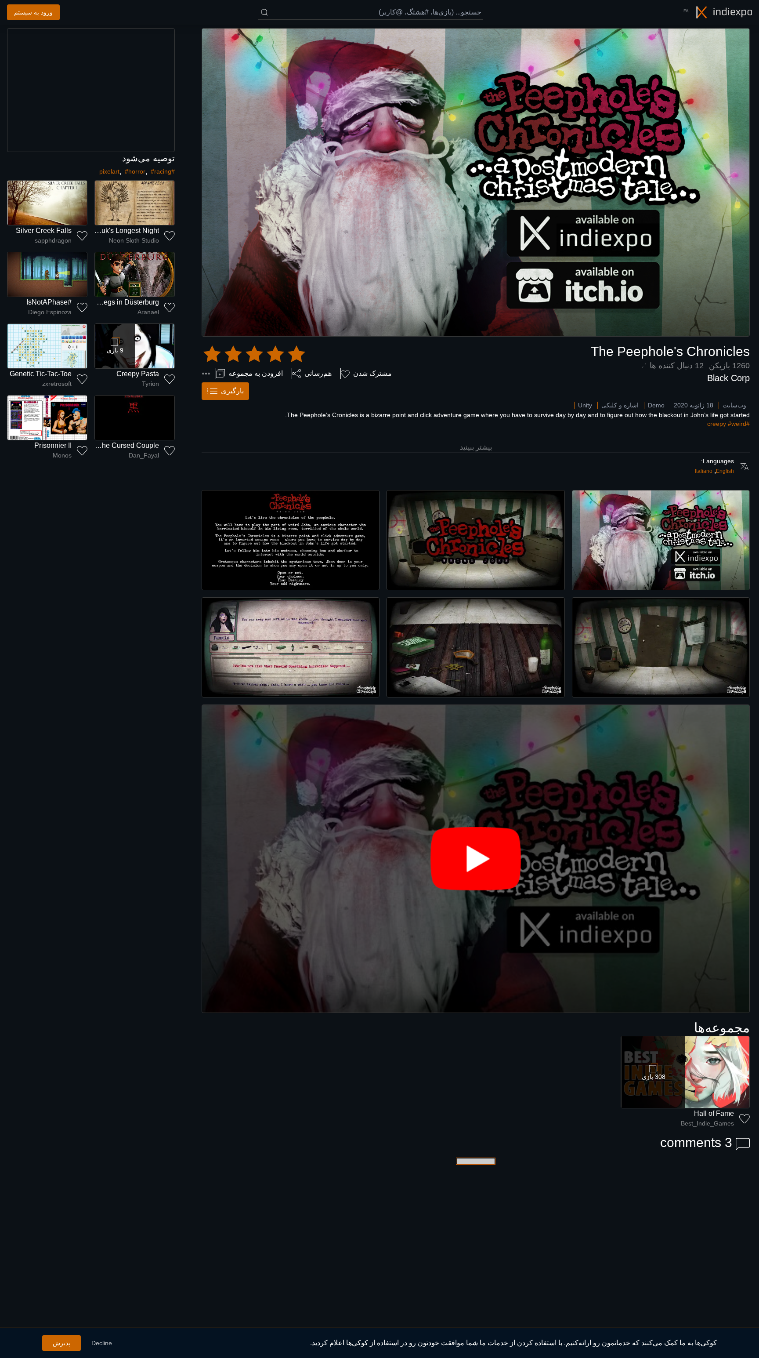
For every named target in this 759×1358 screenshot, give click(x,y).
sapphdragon (53, 240)
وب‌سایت (734, 405)
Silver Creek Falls (44, 230)
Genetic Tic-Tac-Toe (41, 374)
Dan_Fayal (144, 455)
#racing (161, 171)
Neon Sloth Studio (134, 240)
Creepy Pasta (137, 374)
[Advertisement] (90, 90)
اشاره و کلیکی (620, 405)
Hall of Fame (714, 1113)
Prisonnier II (53, 445)
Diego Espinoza (50, 312)
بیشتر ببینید (476, 447)
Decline (101, 1343)
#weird (737, 423)
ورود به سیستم (33, 12)
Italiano (703, 471)
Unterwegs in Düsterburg (120, 302)
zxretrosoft (57, 383)
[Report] (206, 373)
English (725, 471)
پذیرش (61, 1343)
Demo (656, 405)
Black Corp (728, 378)
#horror (135, 171)
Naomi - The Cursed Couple (115, 445)
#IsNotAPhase (49, 302)
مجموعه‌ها (722, 1027)
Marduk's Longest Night (122, 230)
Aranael (148, 312)
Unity (585, 405)
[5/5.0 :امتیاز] (254, 354)
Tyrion (150, 383)
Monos (62, 455)
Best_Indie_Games (707, 1123)
